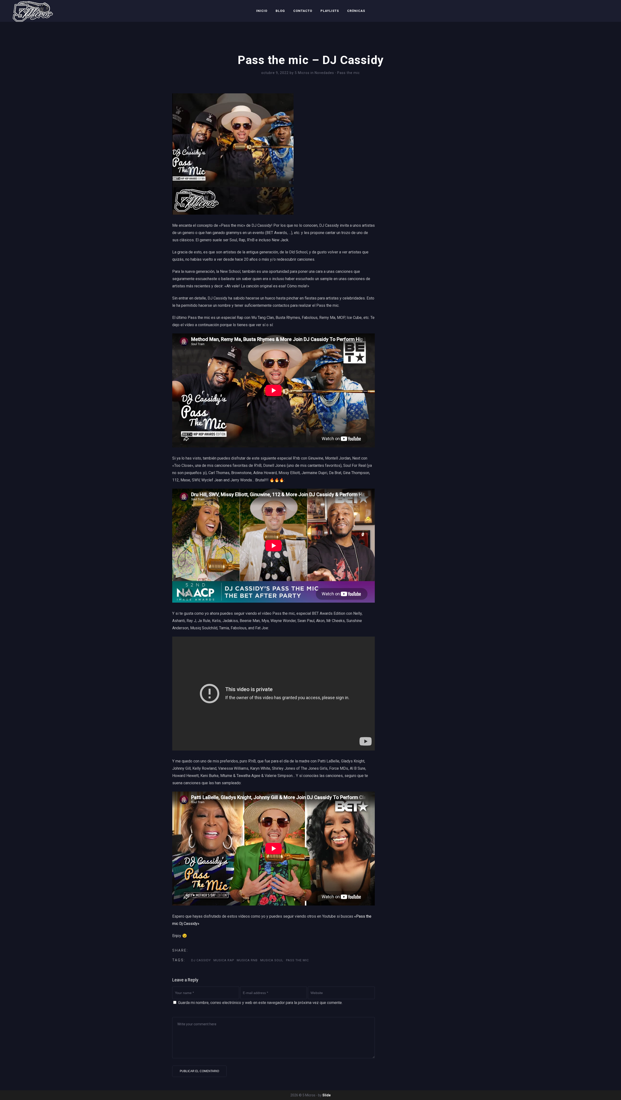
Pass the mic (348, 73)
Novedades (324, 73)
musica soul (271, 960)
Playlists (329, 11)
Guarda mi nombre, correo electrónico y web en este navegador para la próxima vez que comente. (260, 1002)
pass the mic (297, 960)
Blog (280, 11)
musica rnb (247, 960)
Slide (326, 1095)
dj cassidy (201, 960)
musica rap (223, 960)
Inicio (261, 11)
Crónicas (356, 11)
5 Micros (302, 73)
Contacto (302, 11)
